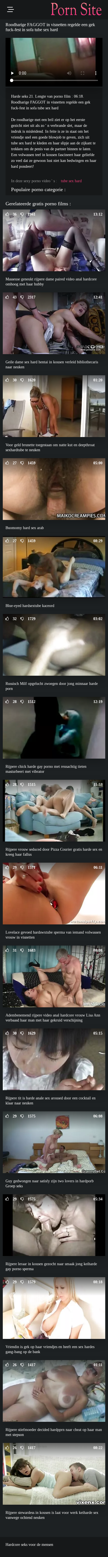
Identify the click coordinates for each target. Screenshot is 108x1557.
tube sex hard (71, 181)
